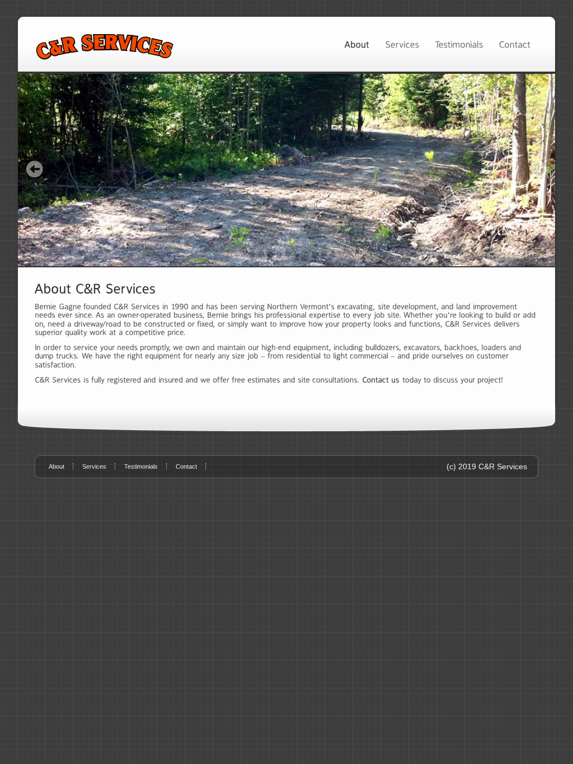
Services (94, 466)
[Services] (402, 43)
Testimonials (141, 466)
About (56, 466)
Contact (186, 466)
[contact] (381, 379)
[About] (356, 43)
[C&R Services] (286, 170)
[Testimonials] (459, 43)
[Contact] (514, 43)
